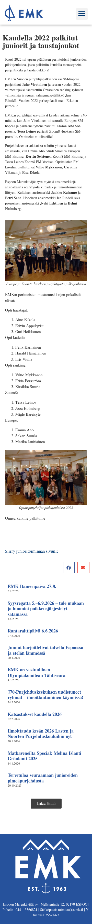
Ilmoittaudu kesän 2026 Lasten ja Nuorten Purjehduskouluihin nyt (41, 733)
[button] (82, 14)
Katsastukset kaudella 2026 (35, 714)
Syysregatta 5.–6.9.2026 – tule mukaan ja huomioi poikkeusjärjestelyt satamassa (46, 608)
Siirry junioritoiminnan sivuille (32, 551)
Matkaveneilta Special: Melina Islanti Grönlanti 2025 (44, 756)
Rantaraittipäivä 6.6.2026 (33, 630)
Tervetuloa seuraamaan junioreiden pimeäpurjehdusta (43, 778)
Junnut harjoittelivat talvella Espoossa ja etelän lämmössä (45, 650)
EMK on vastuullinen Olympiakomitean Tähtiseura (36, 672)
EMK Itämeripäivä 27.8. (32, 586)
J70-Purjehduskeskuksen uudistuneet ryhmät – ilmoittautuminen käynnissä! (45, 695)
